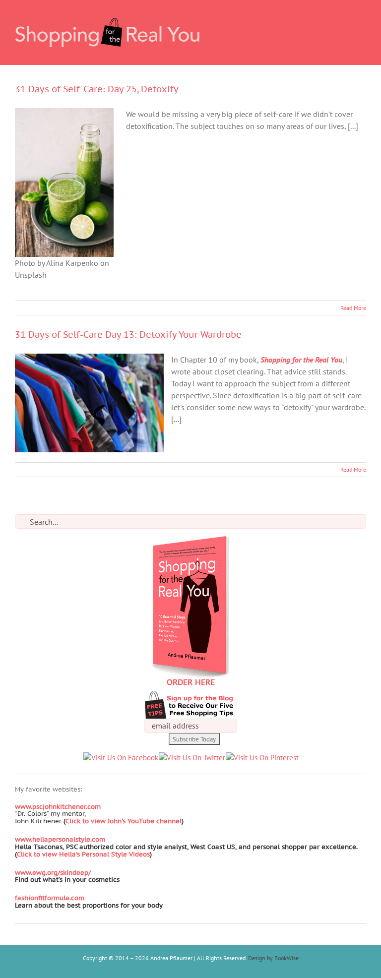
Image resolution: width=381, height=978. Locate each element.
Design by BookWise (273, 958)
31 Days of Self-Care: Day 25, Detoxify (97, 89)
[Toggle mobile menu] (362, 15)
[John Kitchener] (63, 821)
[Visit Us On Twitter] (191, 757)
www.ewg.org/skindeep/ (53, 872)
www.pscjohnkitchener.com (58, 806)
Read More (353, 307)
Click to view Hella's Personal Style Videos (83, 854)
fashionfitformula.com (49, 898)
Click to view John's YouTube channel (123, 821)
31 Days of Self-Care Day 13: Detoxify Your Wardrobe (128, 334)
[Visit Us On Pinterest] (262, 757)
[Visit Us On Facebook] (120, 757)
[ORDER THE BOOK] (190, 541)
